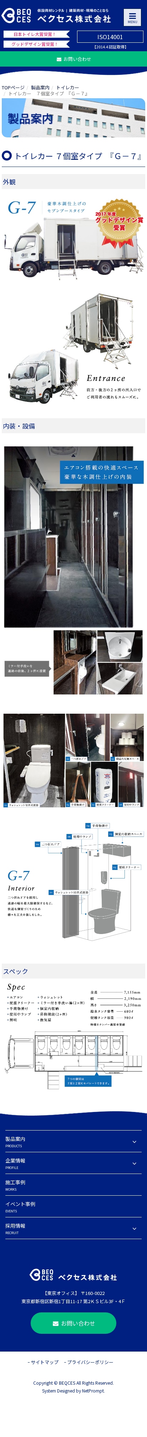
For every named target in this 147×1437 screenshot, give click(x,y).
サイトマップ (45, 1362)
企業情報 (15, 1163)
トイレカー (67, 87)
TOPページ (13, 87)
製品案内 (40, 87)
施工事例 (15, 1185)
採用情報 (15, 1228)
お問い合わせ (76, 59)
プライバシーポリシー (90, 1362)
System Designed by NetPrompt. (73, 1391)
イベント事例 (20, 1206)
